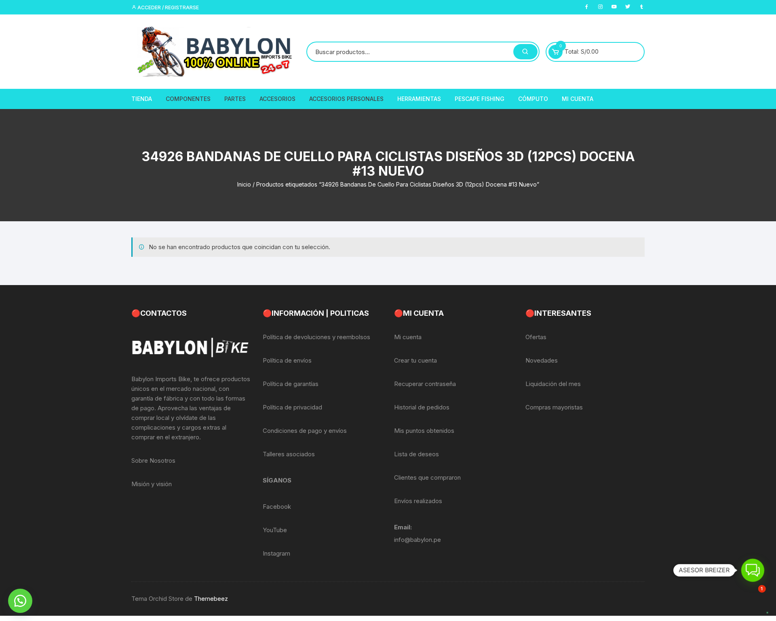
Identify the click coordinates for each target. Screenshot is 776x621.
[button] (20, 601)
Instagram (276, 553)
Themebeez (211, 598)
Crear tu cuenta (415, 360)
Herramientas (419, 98)
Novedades (541, 360)
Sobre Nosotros (153, 460)
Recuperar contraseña (425, 384)
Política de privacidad (292, 407)
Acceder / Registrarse (167, 7)
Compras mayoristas (554, 407)
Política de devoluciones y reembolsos (316, 337)
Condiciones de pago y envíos (305, 430)
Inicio (244, 184)
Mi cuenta (408, 337)
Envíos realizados (418, 501)
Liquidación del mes (553, 384)
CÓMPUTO (533, 98)
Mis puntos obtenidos (424, 430)
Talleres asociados (289, 454)
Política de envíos (287, 360)
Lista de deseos (416, 454)
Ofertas (535, 337)
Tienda (141, 98)
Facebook (277, 506)
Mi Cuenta (577, 98)
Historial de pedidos (421, 407)
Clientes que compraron (427, 477)
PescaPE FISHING (479, 98)
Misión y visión (151, 484)
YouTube (275, 530)
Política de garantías (290, 384)
